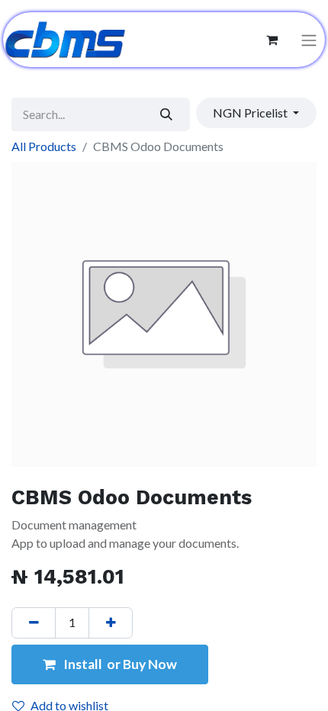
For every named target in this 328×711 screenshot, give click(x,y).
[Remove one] (33, 622)
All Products (43, 146)
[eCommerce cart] (271, 39)
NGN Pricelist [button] (251, 112)
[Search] (166, 114)
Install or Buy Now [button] (119, 664)
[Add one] (110, 622)
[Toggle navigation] (309, 40)
